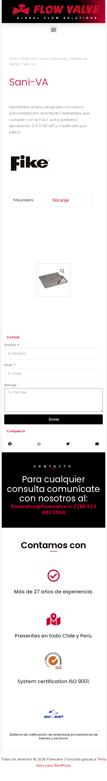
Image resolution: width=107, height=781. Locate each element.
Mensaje (10, 385)
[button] (54, 30)
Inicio (13, 58)
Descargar (61, 200)
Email (8, 365)
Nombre (10, 345)
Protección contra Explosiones (44, 58)
